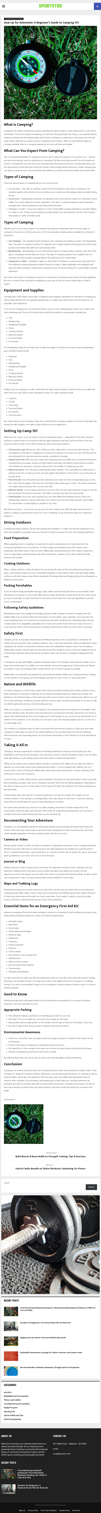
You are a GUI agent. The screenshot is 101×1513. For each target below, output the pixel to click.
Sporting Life (9, 1411)
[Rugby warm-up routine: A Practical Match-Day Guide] (11, 1341)
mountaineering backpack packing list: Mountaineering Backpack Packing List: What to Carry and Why (57, 1309)
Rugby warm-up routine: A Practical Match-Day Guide (43, 1337)
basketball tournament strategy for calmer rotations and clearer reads (51, 1352)
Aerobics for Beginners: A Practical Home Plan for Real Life (45, 1322)
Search (7, 1183)
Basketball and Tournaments (16, 1396)
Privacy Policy (33, 1510)
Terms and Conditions (49, 1510)
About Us (22, 1510)
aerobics (8, 1392)
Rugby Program (11, 1408)
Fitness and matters (12, 1400)
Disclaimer (76, 1510)
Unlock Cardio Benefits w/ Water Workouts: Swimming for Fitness (50, 1169)
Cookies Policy (64, 1510)
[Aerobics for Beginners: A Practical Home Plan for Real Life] (11, 1326)
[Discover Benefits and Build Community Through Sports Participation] (11, 1371)
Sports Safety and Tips (13, 1415)
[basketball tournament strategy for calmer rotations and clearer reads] (11, 1356)
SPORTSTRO (50, 6)
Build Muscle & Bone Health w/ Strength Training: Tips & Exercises (51, 1157)
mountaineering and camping (14, 19)
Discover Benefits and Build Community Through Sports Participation (49, 1367)
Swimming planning (12, 1419)
